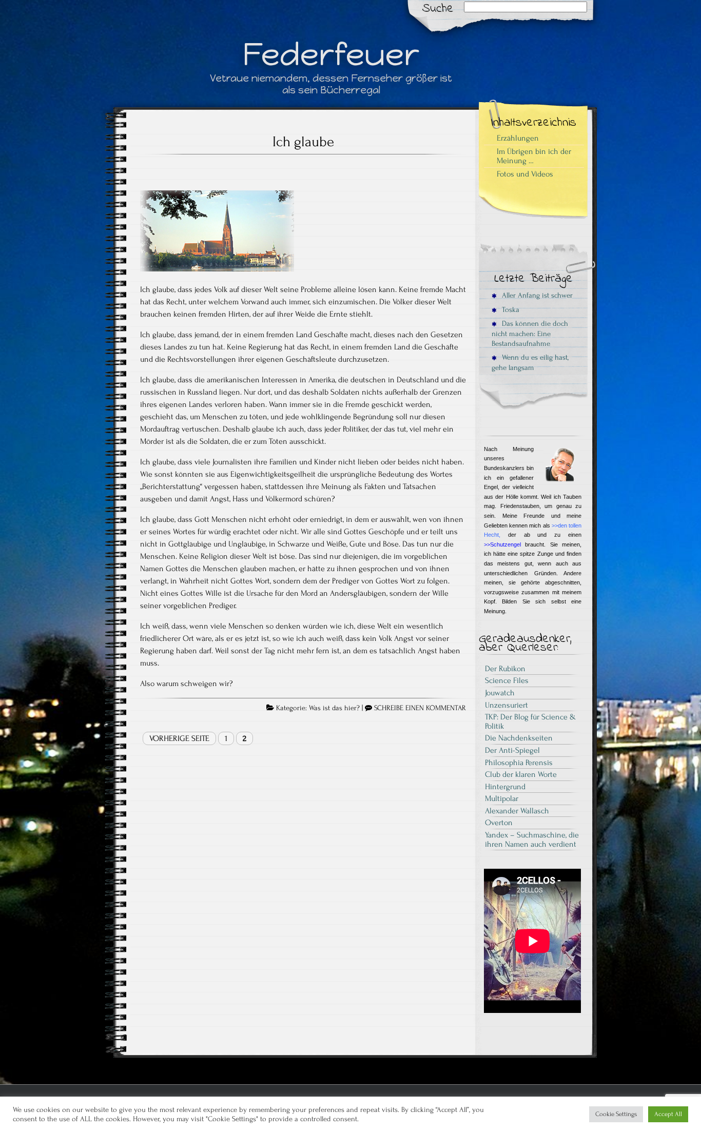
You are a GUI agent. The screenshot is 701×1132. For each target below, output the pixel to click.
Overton (499, 822)
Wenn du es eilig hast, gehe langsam (530, 362)
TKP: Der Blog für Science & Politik (530, 721)
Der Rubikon (505, 668)
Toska (509, 309)
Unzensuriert (506, 705)
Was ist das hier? (334, 708)
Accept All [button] (668, 1114)
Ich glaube (303, 141)
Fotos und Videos (525, 174)
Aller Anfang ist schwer (536, 295)
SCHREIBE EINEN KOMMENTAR (420, 708)
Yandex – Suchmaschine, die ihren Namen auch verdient (532, 839)
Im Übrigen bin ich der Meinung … (534, 156)
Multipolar (501, 798)
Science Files (507, 680)
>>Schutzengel (502, 544)
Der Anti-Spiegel (512, 750)
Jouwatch (500, 692)
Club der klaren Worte (521, 774)
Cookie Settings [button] (616, 1114)
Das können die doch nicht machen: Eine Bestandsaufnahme (530, 333)
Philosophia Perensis (519, 762)
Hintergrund (505, 786)
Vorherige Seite (179, 738)
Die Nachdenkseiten (519, 738)
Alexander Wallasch (517, 810)
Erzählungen (518, 138)
